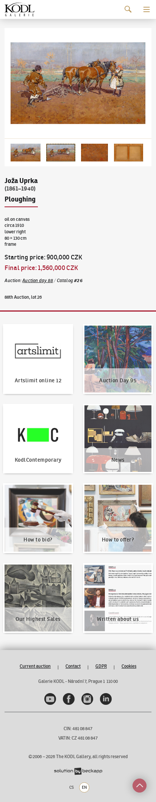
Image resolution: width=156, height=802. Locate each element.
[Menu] (146, 9)
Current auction (35, 666)
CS (71, 787)
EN (84, 787)
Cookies (129, 666)
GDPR (101, 666)
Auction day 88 (37, 280)
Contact (73, 666)
